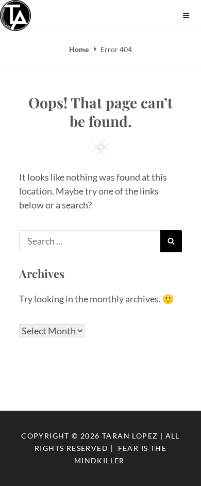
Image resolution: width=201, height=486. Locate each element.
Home (79, 49)
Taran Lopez (130, 435)
